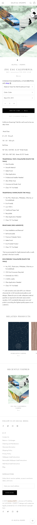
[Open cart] (34, 3)
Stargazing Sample (18, 353)
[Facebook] (3, 426)
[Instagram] (12, 426)
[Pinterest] (17, 426)
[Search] (31, 3)
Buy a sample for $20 (18, 116)
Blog (3, 467)
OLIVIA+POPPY (12, 501)
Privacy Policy (6, 454)
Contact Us (5, 437)
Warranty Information (8, 447)
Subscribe (9, 492)
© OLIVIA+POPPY (18, 520)
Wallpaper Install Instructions (11, 457)
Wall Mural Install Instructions (11, 464)
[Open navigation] (3, 3)
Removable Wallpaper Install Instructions (14, 460)
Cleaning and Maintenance (10, 444)
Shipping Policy (7, 450)
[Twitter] (8, 426)
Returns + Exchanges (8, 440)
